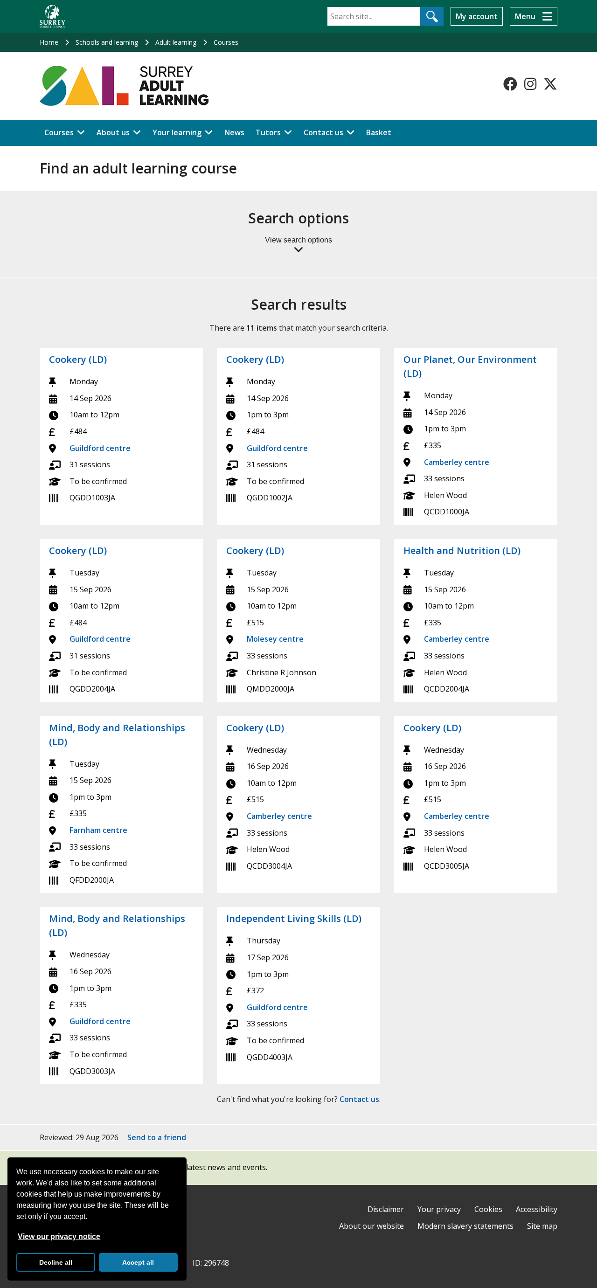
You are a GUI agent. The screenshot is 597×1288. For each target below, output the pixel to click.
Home (49, 42)
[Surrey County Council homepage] (52, 16)
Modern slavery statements (465, 1226)
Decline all (55, 1262)
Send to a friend (156, 1137)
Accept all (138, 1262)
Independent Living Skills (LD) (293, 918)
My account (477, 16)
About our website (371, 1226)
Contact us (323, 132)
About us (113, 132)
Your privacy (439, 1209)
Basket (378, 132)
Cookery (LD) (78, 359)
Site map (542, 1226)
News (234, 132)
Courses (226, 42)
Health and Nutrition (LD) (462, 550)
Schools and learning (107, 42)
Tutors (268, 132)
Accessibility (536, 1209)
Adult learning (175, 42)
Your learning (177, 132)
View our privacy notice (59, 1236)
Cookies (488, 1209)
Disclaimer (386, 1209)
